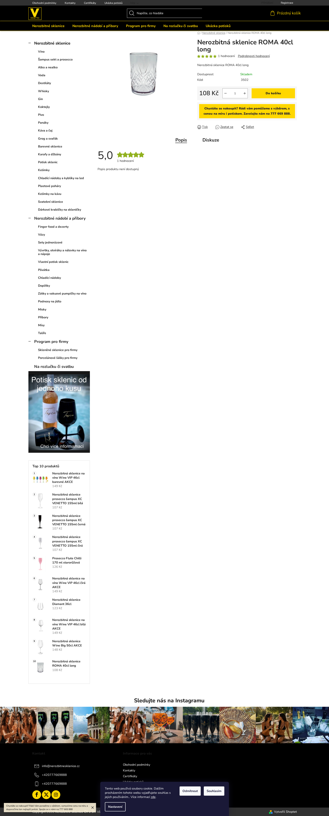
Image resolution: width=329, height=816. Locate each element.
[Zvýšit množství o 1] (245, 93)
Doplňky (44, 286)
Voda (41, 75)
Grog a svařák (48, 139)
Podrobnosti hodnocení (254, 56)
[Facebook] (36, 794)
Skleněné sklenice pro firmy (57, 350)
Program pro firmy (51, 341)
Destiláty (44, 83)
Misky (42, 309)
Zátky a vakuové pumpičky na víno (62, 293)
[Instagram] (55, 794)
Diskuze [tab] (210, 140)
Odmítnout (190, 791)
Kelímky (44, 170)
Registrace (287, 3)
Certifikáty (90, 3)
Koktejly (44, 107)
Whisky (43, 91)
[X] (46, 794)
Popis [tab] (181, 140)
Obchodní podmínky (44, 3)
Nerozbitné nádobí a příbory (60, 218)
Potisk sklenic (48, 162)
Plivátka (44, 270)
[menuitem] (48, 26)
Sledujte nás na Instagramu (169, 700)
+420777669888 (54, 775)
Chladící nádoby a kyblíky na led (61, 178)
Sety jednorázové (50, 242)
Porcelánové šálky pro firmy (57, 358)
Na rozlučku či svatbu (54, 366)
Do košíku (273, 93)
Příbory (43, 317)
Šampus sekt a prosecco (55, 59)
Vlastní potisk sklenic (53, 262)
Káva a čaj (45, 130)
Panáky (43, 123)
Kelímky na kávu (49, 194)
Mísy (41, 325)
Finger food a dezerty (53, 227)
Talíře (42, 333)
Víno (41, 52)
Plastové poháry (49, 186)
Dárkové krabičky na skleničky (59, 210)
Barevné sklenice (50, 146)
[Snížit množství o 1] (225, 93)
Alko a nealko (48, 67)
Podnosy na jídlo (49, 301)
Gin (40, 99)
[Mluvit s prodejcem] (247, 111)
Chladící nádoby (49, 278)
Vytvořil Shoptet (285, 812)
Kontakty (70, 3)
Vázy (41, 235)
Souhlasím (214, 791)
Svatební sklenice (50, 202)
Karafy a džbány (49, 154)
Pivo (41, 115)
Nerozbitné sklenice (52, 43)
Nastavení (115, 807)
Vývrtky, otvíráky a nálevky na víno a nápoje (62, 252)
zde (153, 797)
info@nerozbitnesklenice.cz (61, 766)
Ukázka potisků (113, 3)
